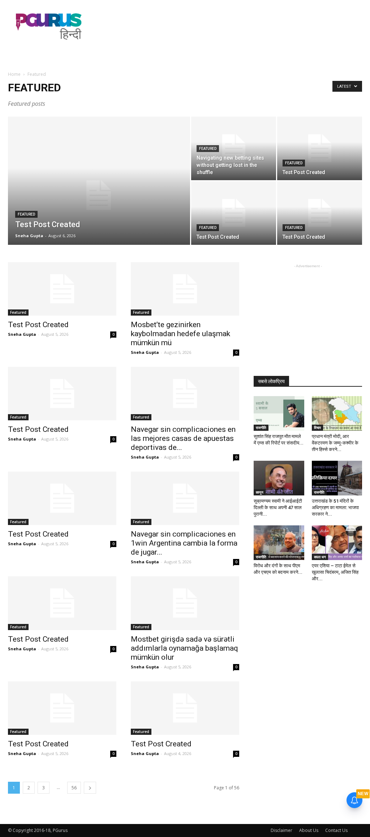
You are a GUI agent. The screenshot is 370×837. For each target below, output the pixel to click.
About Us (308, 830)
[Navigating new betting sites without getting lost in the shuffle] (233, 148)
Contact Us (336, 830)
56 (74, 788)
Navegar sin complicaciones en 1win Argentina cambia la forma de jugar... (184, 543)
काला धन (320, 556)
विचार (317, 427)
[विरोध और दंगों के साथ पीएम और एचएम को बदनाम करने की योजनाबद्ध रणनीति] (279, 542)
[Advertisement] (230, 26)
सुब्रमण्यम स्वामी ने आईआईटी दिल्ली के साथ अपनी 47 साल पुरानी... (278, 507)
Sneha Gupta (29, 235)
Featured (26, 214)
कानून (259, 492)
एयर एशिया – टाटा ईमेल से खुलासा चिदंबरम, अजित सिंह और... (335, 572)
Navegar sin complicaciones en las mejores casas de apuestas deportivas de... (183, 438)
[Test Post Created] (99, 195)
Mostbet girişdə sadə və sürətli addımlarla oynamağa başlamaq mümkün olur (184, 648)
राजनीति (261, 427)
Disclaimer (281, 830)
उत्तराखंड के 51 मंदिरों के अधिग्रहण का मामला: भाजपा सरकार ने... (335, 507)
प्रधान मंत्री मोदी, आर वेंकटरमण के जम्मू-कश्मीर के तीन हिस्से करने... (335, 443)
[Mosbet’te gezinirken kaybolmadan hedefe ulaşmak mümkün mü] (185, 289)
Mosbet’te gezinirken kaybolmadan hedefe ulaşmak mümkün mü (180, 333)
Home (14, 74)
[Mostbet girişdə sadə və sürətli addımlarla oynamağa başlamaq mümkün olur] (185, 603)
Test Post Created (38, 324)
